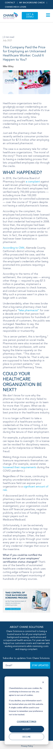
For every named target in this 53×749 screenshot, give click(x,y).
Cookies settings (26, 721)
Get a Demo (30, 15)
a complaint (33, 181)
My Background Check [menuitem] (32, 3)
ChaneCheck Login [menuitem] (15, 7)
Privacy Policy (27, 746)
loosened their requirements (19, 467)
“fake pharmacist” (28, 310)
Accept (26, 729)
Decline (26, 736)
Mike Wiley (8, 66)
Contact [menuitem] (10, 3)
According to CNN (13, 248)
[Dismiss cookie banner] (43, 682)
